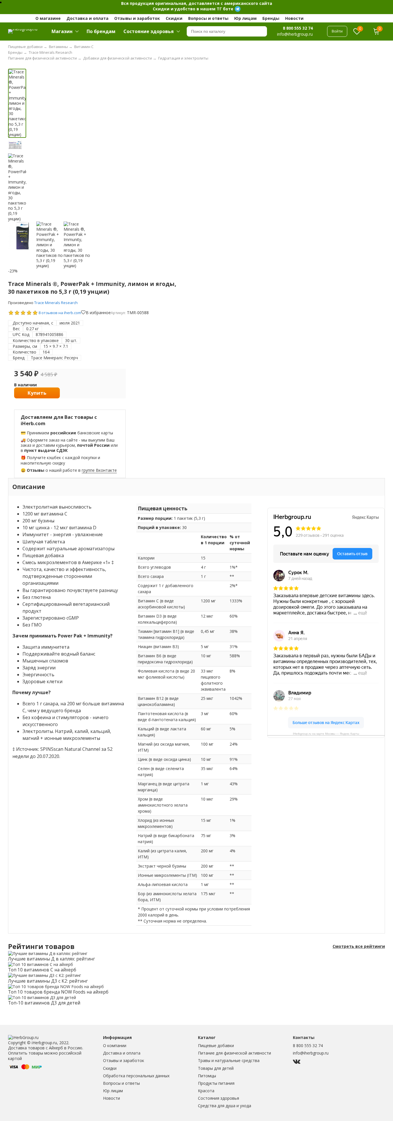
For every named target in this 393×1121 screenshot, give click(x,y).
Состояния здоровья (218, 1098)
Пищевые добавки (216, 1045)
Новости (294, 18)
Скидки (174, 18)
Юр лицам (245, 18)
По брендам (101, 31)
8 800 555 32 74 (298, 27)
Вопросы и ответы (208, 18)
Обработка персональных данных (136, 1075)
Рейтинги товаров (41, 946)
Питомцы (207, 1075)
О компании (114, 1045)
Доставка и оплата (87, 18)
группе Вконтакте (99, 470)
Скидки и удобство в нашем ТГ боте (193, 9)
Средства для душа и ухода (224, 1105)
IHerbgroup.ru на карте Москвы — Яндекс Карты (326, 733)
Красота (206, 1090)
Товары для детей (216, 1068)
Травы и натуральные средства (229, 1060)
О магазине (48, 18)
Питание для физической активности (234, 1053)
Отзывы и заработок (137, 18)
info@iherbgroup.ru (311, 1053)
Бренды (270, 18)
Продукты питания (216, 1083)
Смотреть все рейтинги (359, 946)
